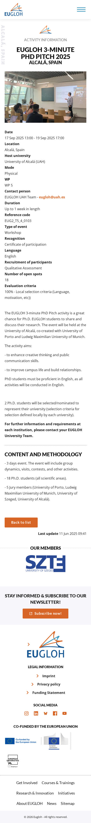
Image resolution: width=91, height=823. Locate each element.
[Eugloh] (14, 9)
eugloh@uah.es (52, 197)
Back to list (21, 522)
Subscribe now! (48, 613)
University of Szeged (45, 563)
